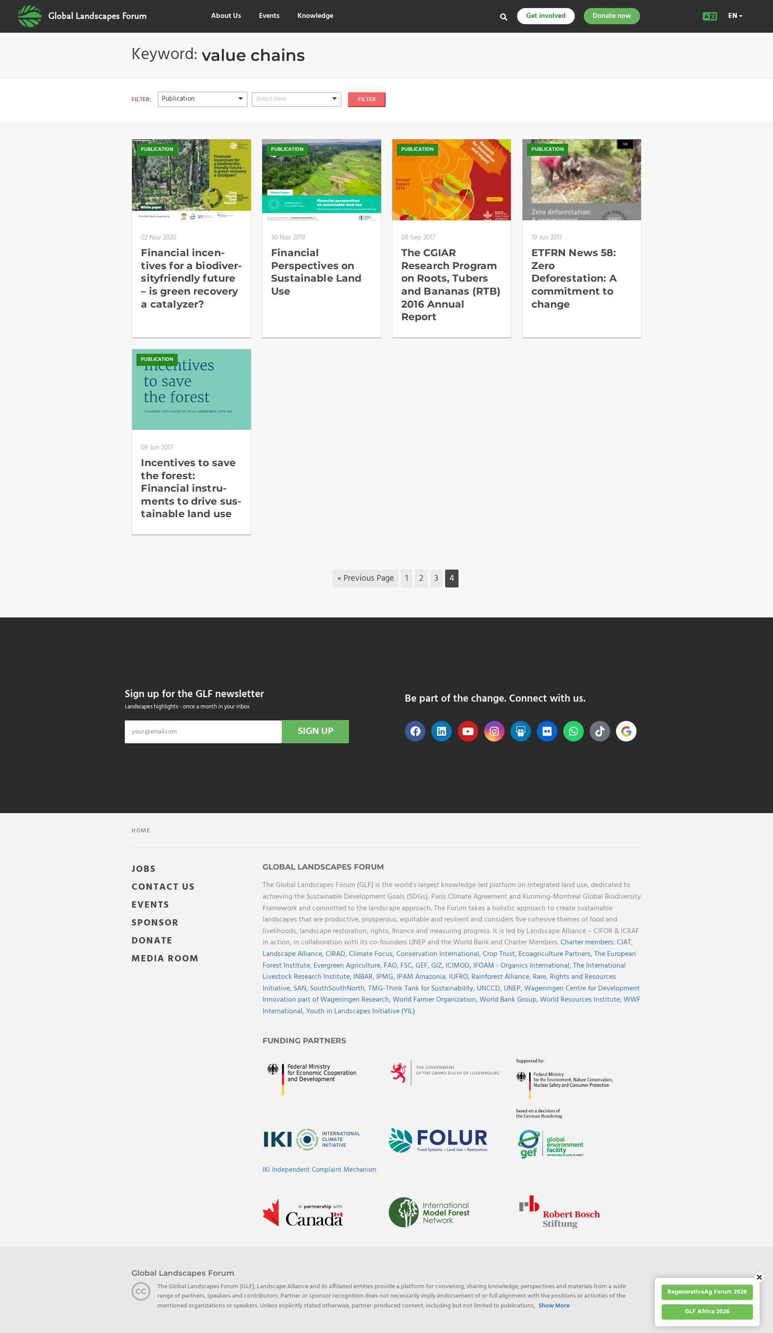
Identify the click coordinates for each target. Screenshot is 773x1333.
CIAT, (625, 942)
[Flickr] (547, 731)
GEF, (423, 966)
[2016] (296, 131)
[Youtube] (468, 731)
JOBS (144, 869)
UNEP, (514, 988)
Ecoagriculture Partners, (556, 954)
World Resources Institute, (582, 1000)
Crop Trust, (500, 954)
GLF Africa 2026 (707, 1312)
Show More (554, 1306)
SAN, (301, 988)
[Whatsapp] (573, 731)
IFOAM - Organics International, (523, 966)
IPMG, (386, 977)
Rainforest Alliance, (502, 977)
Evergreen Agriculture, (349, 966)
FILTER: (141, 99)
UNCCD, (490, 988)
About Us (226, 16)
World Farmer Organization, (436, 1000)
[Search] (503, 17)
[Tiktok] (600, 731)
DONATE (152, 941)
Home (141, 831)
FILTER (367, 99)
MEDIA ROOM (165, 959)
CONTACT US (163, 887)
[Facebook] (415, 731)
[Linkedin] (441, 731)
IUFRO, (460, 977)
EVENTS (151, 905)
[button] (202, 99)
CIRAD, (337, 954)
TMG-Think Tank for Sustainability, (422, 988)
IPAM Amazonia (421, 977)
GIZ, (438, 966)
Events (269, 16)
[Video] (202, 108)
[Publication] (202, 119)
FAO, (392, 966)
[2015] (296, 120)
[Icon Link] (626, 731)
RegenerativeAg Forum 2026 (707, 1292)
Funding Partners (304, 1040)
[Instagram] (494, 731)
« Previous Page (365, 578)
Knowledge (315, 16)
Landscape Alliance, (294, 954)
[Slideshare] (520, 731)
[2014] (296, 109)
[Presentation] (202, 131)
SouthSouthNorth (337, 988)
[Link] (30, 16)
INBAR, (364, 977)
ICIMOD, (459, 966)
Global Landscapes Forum (97, 16)
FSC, (408, 966)
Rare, (541, 977)
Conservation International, (439, 954)
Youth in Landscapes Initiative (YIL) (360, 1011)
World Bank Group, (510, 1000)
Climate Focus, (372, 954)
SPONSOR (155, 923)
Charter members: (588, 942)
